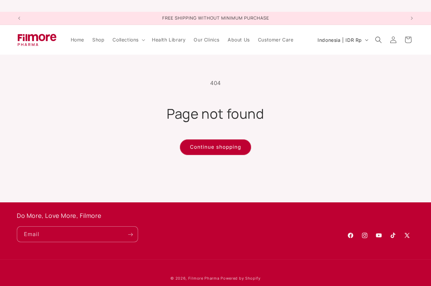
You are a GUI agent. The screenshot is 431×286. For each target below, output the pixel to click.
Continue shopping (215, 147)
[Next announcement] (411, 18)
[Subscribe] (130, 234)
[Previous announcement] (19, 18)
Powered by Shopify (241, 278)
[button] (128, 40)
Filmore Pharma (204, 278)
